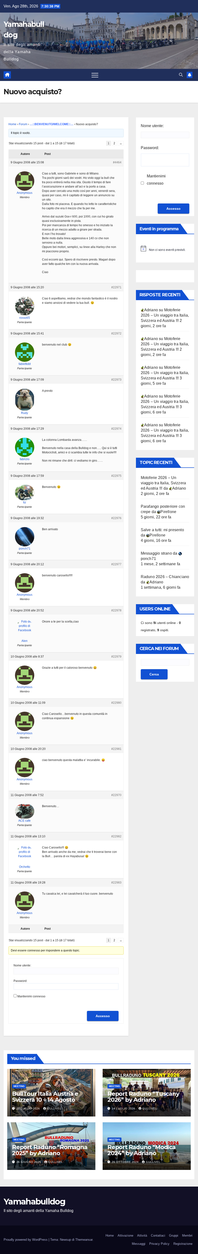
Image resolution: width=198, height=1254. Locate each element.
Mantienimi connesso (31, 996)
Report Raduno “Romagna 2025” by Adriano (49, 1150)
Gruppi (173, 1235)
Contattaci (158, 1235)
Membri (187, 1235)
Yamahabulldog (34, 1201)
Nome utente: (22, 965)
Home (12, 124)
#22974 (116, 428)
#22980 (116, 702)
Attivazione (125, 1235)
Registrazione (182, 1244)
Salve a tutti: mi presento (162, 530)
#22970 (116, 795)
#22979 (116, 656)
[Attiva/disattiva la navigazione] (94, 75)
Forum (23, 124)
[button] (181, 75)
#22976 (116, 518)
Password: (20, 981)
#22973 (116, 379)
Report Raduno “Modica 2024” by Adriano (141, 1150)
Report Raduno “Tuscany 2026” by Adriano (143, 1096)
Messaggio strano (156, 553)
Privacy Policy (159, 1244)
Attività (142, 1235)
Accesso (103, 1016)
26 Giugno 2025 (29, 1161)
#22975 (116, 476)
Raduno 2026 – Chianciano (165, 577)
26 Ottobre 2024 (126, 1161)
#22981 (116, 749)
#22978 (116, 610)
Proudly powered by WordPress (26, 1239)
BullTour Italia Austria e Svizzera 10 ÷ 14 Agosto (45, 1096)
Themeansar (83, 1239)
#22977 (116, 564)
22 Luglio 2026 (28, 1108)
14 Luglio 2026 (124, 1108)
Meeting (19, 1086)
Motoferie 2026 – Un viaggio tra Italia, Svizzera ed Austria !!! (165, 315)
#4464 (117, 162)
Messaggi (138, 1244)
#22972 (116, 333)
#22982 (116, 836)
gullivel (54, 1108)
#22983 (116, 882)
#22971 (116, 287)
